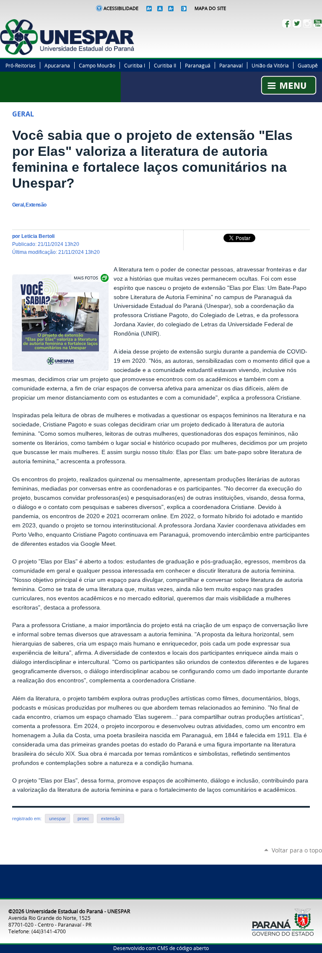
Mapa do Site (210, 8)
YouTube (318, 23)
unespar (57, 818)
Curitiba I (134, 65)
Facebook (286, 23)
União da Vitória (270, 65)
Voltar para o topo (297, 850)
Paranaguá (197, 65)
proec (83, 818)
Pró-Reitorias (20, 65)
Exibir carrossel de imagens (90, 277)
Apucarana (57, 65)
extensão (110, 818)
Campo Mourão (97, 65)
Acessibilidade (121, 8)
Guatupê (308, 65)
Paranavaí (231, 65)
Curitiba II (165, 65)
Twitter (297, 23)
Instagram (307, 23)
